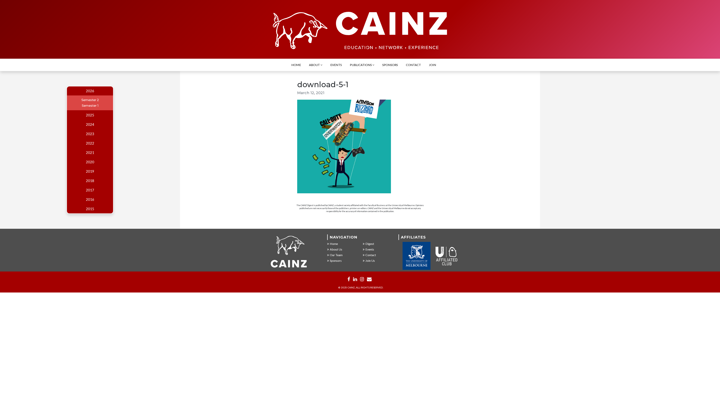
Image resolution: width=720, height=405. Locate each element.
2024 (90, 124)
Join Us (370, 260)
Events (336, 65)
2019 (90, 171)
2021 (90, 153)
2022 (90, 143)
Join (432, 65)
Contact (413, 65)
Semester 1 (90, 105)
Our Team (336, 255)
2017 (90, 190)
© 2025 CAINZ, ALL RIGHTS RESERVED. (360, 287)
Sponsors (390, 65)
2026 (90, 91)
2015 (90, 209)
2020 (90, 162)
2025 (90, 115)
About (314, 65)
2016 (90, 199)
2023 (90, 134)
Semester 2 (90, 100)
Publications (361, 65)
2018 (90, 181)
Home (296, 65)
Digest (369, 243)
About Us (336, 249)
